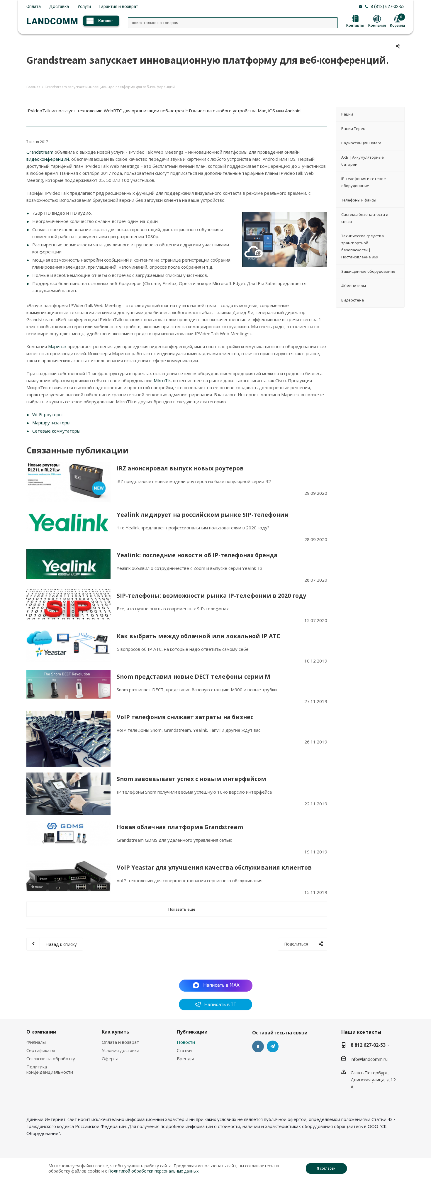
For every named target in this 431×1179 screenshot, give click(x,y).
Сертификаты (40, 1050)
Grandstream (40, 152)
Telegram (273, 1046)
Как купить (115, 1032)
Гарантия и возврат (118, 6)
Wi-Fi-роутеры (47, 414)
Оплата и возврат (120, 1042)
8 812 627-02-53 (368, 1045)
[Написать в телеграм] (215, 1009)
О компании (41, 1032)
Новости (186, 1042)
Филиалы (36, 1042)
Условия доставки (120, 1050)
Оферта (110, 1058)
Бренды (185, 1058)
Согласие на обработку (50, 1058)
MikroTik (162, 380)
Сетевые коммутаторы (56, 431)
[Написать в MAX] (215, 985)
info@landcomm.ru (369, 1059)
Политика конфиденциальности (49, 1069)
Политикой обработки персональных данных (153, 1171)
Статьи (184, 1050)
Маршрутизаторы (51, 423)
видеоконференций (47, 159)
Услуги (84, 6)
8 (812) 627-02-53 (388, 6)
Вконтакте (258, 1046)
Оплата (33, 6)
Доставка (59, 6)
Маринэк (58, 346)
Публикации (192, 1032)
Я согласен (326, 1168)
